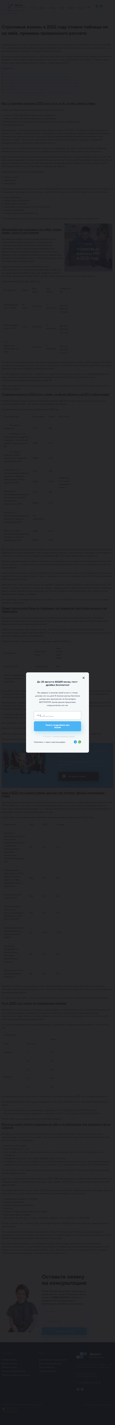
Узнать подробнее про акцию (57, 726)
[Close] (84, 678)
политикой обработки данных (64, 736)
